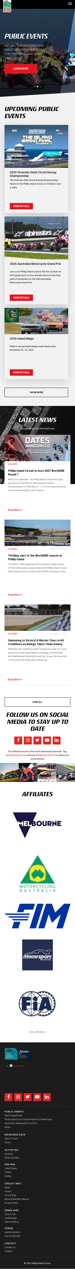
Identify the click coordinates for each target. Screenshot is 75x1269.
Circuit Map (10, 1195)
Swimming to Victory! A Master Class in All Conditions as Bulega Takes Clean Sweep (36, 642)
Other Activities (12, 1157)
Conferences (11, 1218)
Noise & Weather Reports (17, 1199)
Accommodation (12, 1232)
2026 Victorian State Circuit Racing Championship (33, 174)
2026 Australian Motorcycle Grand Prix (35, 264)
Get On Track (11, 1138)
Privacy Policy (11, 1203)
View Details (21, 206)
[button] (70, 3)
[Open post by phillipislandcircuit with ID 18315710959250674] (47, 772)
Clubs (7, 1142)
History (8, 1191)
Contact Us (10, 1247)
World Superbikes (13, 1115)
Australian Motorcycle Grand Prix (21, 1123)
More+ (8, 1127)
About (7, 1187)
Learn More (20, 68)
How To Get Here (12, 1236)
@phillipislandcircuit (16, 755)
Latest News (11, 1168)
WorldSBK (12, 464)
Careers (9, 1251)
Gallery (8, 1176)
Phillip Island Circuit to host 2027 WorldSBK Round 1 (36, 472)
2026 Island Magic (22, 338)
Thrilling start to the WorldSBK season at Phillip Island (35, 557)
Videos (8, 1172)
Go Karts (9, 1154)
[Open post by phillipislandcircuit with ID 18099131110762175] (28, 772)
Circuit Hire (10, 1214)
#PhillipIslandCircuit (45, 755)
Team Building (12, 1221)
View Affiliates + (37, 1031)
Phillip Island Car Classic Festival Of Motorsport (28, 1119)
